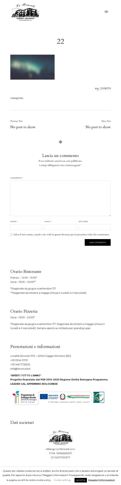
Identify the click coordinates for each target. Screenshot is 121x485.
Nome (13, 221)
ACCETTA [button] (80, 480)
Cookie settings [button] (62, 480)
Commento (16, 178)
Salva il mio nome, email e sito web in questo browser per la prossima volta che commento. (61, 234)
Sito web (83, 221)
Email (48, 221)
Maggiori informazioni (101, 480)
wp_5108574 (103, 88)
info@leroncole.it (20, 368)
